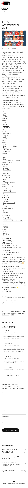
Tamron (5, 212)
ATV (4, 210)
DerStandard (7, 150)
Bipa (4, 140)
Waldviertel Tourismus (9, 192)
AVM (4, 111)
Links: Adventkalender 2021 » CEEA (11, 358)
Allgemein (14, 48)
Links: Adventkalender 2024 (8, 470)
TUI (4, 194)
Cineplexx (6, 126)
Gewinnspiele (13, 300)
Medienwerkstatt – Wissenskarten (13, 221)
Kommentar (5, 392)
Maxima (5, 199)
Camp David (6, 177)
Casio (5, 157)
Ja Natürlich (6, 151)
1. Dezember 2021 (7, 356)
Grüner (5, 144)
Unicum (5, 188)
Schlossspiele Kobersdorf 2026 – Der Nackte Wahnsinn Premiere (10, 451)
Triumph (5, 153)
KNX (4, 137)
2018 (4, 297)
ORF (4, 155)
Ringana (5, 226)
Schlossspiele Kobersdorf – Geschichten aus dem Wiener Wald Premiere (11, 464)
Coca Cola (5, 252)
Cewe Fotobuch (8, 208)
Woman (5, 195)
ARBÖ (4, 205)
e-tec (5, 231)
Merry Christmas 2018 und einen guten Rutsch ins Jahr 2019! (18, 313)
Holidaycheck (7, 190)
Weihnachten (16, 303)
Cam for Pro (6, 235)
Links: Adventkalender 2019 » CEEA (11, 332)
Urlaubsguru (6, 128)
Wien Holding (7, 133)
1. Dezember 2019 (7, 330)
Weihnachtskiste (8, 219)
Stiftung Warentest (9, 183)
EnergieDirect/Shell (9, 203)
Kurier (5, 120)
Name (3, 410)
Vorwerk (5, 124)
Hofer (4, 131)
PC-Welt (5, 117)
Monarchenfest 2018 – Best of (6, 314)
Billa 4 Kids (6, 217)
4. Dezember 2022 (7, 367)
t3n (4, 181)
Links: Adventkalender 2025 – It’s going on (10, 457)
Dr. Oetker (6, 172)
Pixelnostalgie (7, 161)
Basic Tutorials (7, 162)
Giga (4, 159)
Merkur (5, 142)
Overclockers (7, 240)
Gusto (5, 139)
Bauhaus (5, 227)
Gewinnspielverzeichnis (10, 245)
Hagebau (6, 201)
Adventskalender (20, 297)
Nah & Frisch (6, 197)
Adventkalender (10, 297)
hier (14, 97)
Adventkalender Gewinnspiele (12, 247)
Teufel (5, 166)
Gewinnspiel (5, 300)
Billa (4, 129)
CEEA (4, 8)
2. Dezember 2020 (7, 343)
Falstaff (5, 206)
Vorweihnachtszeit (7, 303)
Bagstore (6, 173)
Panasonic (6, 184)
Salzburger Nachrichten (10, 146)
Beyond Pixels (7, 170)
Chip (4, 115)
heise (4, 113)
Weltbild (5, 233)
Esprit (4, 179)
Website (4, 422)
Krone (5, 118)
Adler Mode (6, 175)
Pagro (5, 148)
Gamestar (6, 164)
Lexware (5, 168)
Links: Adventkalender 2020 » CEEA (11, 345)
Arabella (5, 135)
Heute (5, 122)
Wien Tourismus (8, 186)
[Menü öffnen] (2, 14)
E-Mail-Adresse (6, 416)
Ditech (5, 229)
